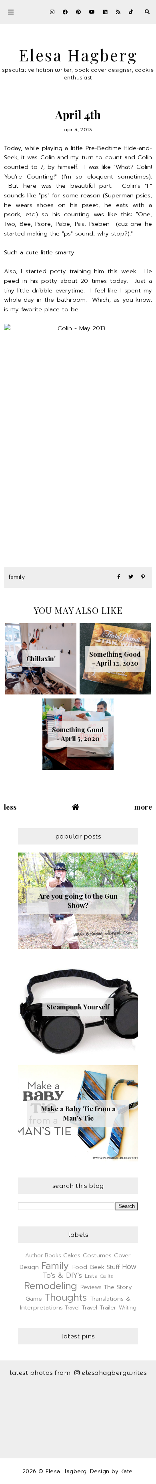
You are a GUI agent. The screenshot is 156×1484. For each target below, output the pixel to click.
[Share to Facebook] (118, 577)
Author (34, 1255)
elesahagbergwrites (114, 1372)
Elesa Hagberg (78, 55)
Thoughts (65, 1297)
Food (79, 1267)
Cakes (71, 1255)
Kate (126, 1471)
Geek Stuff (105, 1267)
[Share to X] (130, 577)
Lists (91, 1275)
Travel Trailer (99, 1307)
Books (53, 1255)
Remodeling (50, 1286)
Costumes (97, 1255)
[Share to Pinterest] (143, 577)
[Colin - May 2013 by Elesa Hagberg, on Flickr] (78, 435)
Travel (72, 1307)
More (143, 806)
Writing (127, 1307)
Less (10, 806)
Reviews (91, 1287)
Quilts (106, 1276)
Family (16, 577)
